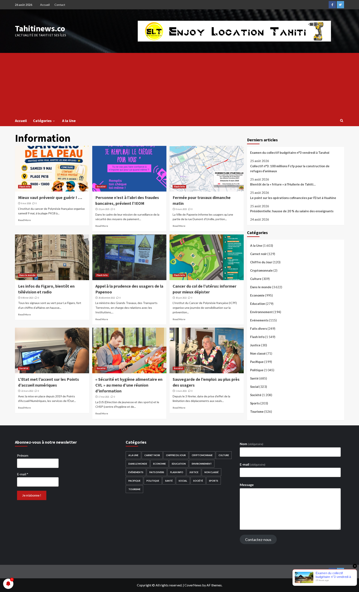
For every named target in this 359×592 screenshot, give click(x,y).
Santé (254, 378)
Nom (251, 444)
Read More (24, 220)
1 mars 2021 (181, 390)
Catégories (42, 120)
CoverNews (193, 585)
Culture (255, 279)
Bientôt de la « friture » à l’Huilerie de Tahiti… (283, 184)
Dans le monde (27, 275)
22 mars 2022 (27, 390)
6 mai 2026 (26, 203)
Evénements (259, 320)
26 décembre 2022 (106, 297)
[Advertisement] (179, 84)
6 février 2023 (27, 297)
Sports (255, 403)
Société (101, 186)
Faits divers (258, 328)
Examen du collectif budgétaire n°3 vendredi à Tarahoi (289, 152)
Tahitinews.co (40, 28)
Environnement (261, 312)
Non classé (258, 353)
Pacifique (257, 362)
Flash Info (24, 186)
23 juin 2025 (103, 209)
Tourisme (257, 411)
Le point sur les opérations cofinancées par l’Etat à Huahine (293, 198)
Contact (59, 4)
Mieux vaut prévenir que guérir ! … (50, 197)
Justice (255, 345)
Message (247, 485)
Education (257, 303)
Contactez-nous (258, 539)
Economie (257, 295)
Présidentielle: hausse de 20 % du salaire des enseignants (291, 211)
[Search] (341, 120)
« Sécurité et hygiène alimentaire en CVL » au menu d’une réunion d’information (128, 385)
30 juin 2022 (181, 297)
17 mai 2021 (103, 396)
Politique (256, 370)
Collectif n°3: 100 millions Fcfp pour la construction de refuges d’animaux (289, 168)
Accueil (45, 4)
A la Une (69, 120)
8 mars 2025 (181, 209)
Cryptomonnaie (261, 270)
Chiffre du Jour (261, 262)
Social (254, 386)
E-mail (22, 474)
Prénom (22, 455)
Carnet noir (258, 254)
